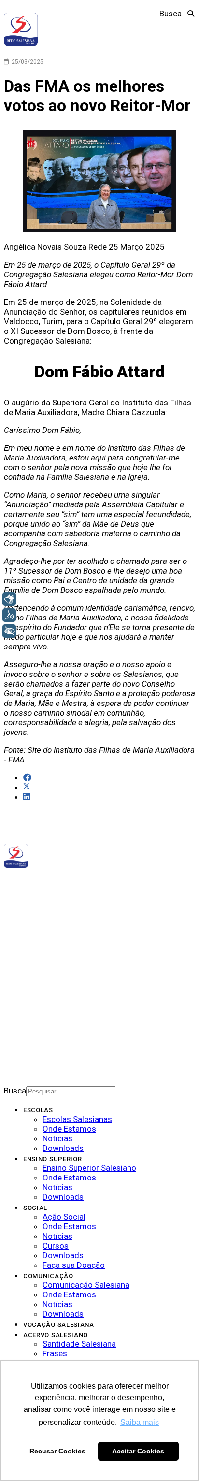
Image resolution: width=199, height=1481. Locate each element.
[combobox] (70, 1091)
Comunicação (48, 1276)
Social (35, 1207)
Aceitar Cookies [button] (138, 1451)
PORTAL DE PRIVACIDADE (55, 999)
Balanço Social (47, 952)
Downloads (40, 973)
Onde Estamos (69, 1129)
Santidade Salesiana (79, 1344)
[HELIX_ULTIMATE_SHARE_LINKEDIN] (26, 797)
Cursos (56, 1246)
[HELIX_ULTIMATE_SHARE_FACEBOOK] (27, 777)
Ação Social (64, 1217)
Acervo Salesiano (55, 1334)
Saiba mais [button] (139, 1422)
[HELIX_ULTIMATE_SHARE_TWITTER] (26, 787)
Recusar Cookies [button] (57, 1451)
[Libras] (9, 599)
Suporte (34, 1019)
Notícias (35, 962)
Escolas (38, 1110)
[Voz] (9, 615)
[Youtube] (75, 895)
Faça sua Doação (74, 1265)
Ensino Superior (52, 1159)
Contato (35, 1030)
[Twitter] (68, 895)
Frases (55, 1353)
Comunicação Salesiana (86, 1285)
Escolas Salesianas (77, 1119)
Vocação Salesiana (58, 1324)
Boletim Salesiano (50, 1009)
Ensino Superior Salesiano (89, 1168)
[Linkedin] (81, 895)
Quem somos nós (47, 942)
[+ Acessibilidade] (9, 631)
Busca (170, 13)
